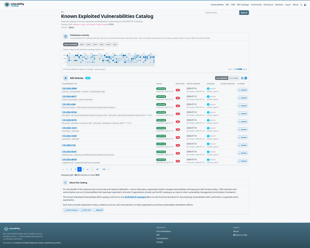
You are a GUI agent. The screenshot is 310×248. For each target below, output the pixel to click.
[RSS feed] (245, 78)
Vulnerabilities (217, 4)
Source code (241, 235)
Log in (288, 4)
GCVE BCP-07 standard (135, 197)
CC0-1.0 (71, 27)
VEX (227, 4)
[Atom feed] (242, 78)
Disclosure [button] (268, 4)
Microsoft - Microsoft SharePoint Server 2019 (127, 115)
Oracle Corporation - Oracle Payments (77, 99)
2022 (108, 44)
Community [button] (256, 4)
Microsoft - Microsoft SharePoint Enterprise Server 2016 (84, 115)
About (295, 4)
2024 (95, 44)
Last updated (221, 78)
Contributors (162, 238)
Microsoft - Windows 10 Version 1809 (108, 123)
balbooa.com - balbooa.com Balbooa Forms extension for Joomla (88, 154)
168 (103, 169)
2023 (102, 44)
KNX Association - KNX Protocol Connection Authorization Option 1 (89, 107)
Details (243, 90)
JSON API (86, 210)
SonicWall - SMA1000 (70, 131)
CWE (233, 4)
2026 (82, 44)
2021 (115, 44)
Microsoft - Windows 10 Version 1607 (77, 123)
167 (97, 169)
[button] (301, 4)
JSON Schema (72, 210)
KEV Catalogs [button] (243, 4)
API (157, 235)
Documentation (163, 231)
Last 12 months (70, 44)
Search (244, 12)
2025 (88, 44)
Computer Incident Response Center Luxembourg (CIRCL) (37, 243)
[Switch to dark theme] (305, 4)
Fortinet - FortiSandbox (71, 91)
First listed (233, 78)
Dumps (159, 242)
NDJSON (99, 210)
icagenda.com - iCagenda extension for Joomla (81, 162)
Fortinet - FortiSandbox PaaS (93, 91)
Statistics (279, 4)
